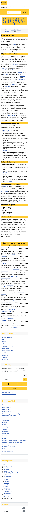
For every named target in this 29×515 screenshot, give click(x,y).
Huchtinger (7, 496)
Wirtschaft (8, 86)
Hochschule (7, 489)
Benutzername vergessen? (9, 394)
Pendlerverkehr (7, 130)
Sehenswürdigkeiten (7, 350)
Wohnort (3, 69)
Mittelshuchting (8, 471)
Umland (3, 264)
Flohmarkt (5, 355)
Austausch (4, 95)
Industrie (22, 76)
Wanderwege (7, 494)
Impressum (5, 359)
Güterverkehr (9, 181)
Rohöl (3, 287)
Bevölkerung (6, 172)
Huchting (6, 481)
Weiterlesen (15, 254)
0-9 (4, 18)
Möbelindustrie (5, 278)
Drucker (3, 294)
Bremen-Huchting (7, 337)
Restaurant (4, 320)
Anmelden (14, 388)
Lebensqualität (11, 115)
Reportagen (5, 348)
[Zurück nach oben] (26, 512)
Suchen (25, 12)
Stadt (14, 44)
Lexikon (4, 339)
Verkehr (21, 200)
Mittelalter (5, 74)
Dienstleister (14, 84)
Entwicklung (6, 150)
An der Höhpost (8, 466)
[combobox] (14, 12)
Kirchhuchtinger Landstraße (11, 473)
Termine (4, 357)
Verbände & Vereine (7, 346)
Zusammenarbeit (20, 51)
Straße (6, 486)
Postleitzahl (7, 467)
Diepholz (3, 256)
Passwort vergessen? (8, 392)
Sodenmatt (7, 469)
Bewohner (15, 64)
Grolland (6, 478)
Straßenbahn (7, 493)
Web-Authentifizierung (16, 384)
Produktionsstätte (6, 311)
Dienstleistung (8, 491)
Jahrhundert (22, 79)
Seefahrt (3, 248)
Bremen (6, 474)
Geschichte (7, 488)
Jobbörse (4, 353)
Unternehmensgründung (8, 302)
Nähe (10, 59)
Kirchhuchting (7, 476)
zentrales (5, 186)
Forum (5, 464)
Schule (6, 484)
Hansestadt (4, 68)
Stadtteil (6, 483)
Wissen (6, 479)
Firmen (4, 341)
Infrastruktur (4, 191)
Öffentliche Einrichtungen (9, 344)
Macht (14, 69)
